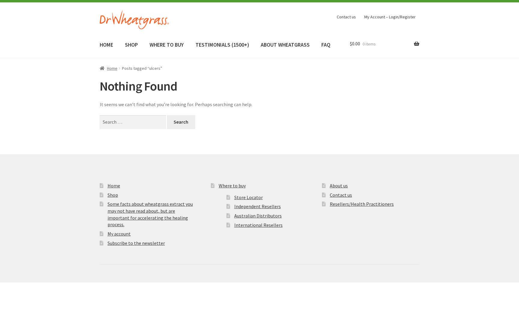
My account (119, 234)
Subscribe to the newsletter (136, 243)
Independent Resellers (257, 206)
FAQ (325, 45)
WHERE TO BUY (167, 45)
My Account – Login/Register (390, 17)
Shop (113, 195)
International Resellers (258, 225)
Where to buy (232, 186)
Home (112, 68)
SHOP (131, 45)
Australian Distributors (258, 216)
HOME (106, 45)
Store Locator (248, 197)
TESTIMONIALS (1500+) (222, 45)
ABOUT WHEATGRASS (285, 45)
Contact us (346, 17)
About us (339, 186)
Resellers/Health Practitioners (362, 204)
